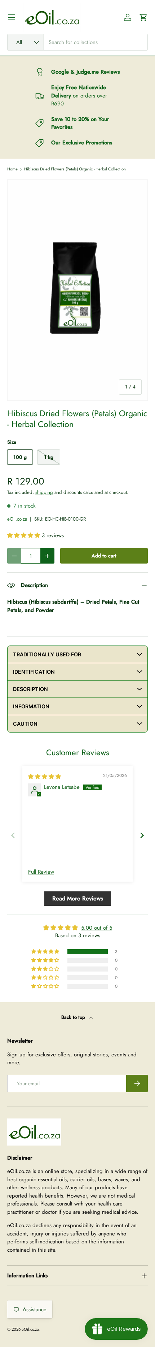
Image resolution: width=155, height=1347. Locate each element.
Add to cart (104, 555)
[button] (143, 17)
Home (12, 169)
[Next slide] (142, 835)
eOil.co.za (17, 519)
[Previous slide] (13, 835)
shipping (44, 492)
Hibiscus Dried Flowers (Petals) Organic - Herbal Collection (75, 169)
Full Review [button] (41, 872)
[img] (44, 777)
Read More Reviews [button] (77, 898)
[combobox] (77, 42)
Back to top (74, 1017)
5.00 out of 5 (96, 928)
